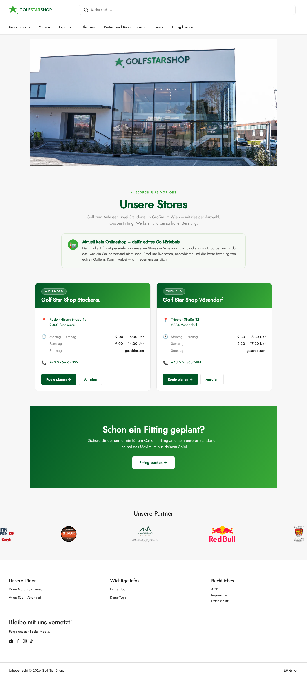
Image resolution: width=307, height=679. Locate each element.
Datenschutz (220, 600)
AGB (214, 589)
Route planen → (58, 379)
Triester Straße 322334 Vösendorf (185, 322)
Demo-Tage (118, 597)
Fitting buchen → (153, 462)
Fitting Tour (118, 589)
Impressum (219, 595)
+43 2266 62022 (63, 362)
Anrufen (90, 379)
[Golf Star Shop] (30, 10)
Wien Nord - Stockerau (25, 589)
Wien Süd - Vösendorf (25, 597)
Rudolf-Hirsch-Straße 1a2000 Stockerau (67, 322)
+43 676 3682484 (186, 362)
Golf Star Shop (52, 670)
